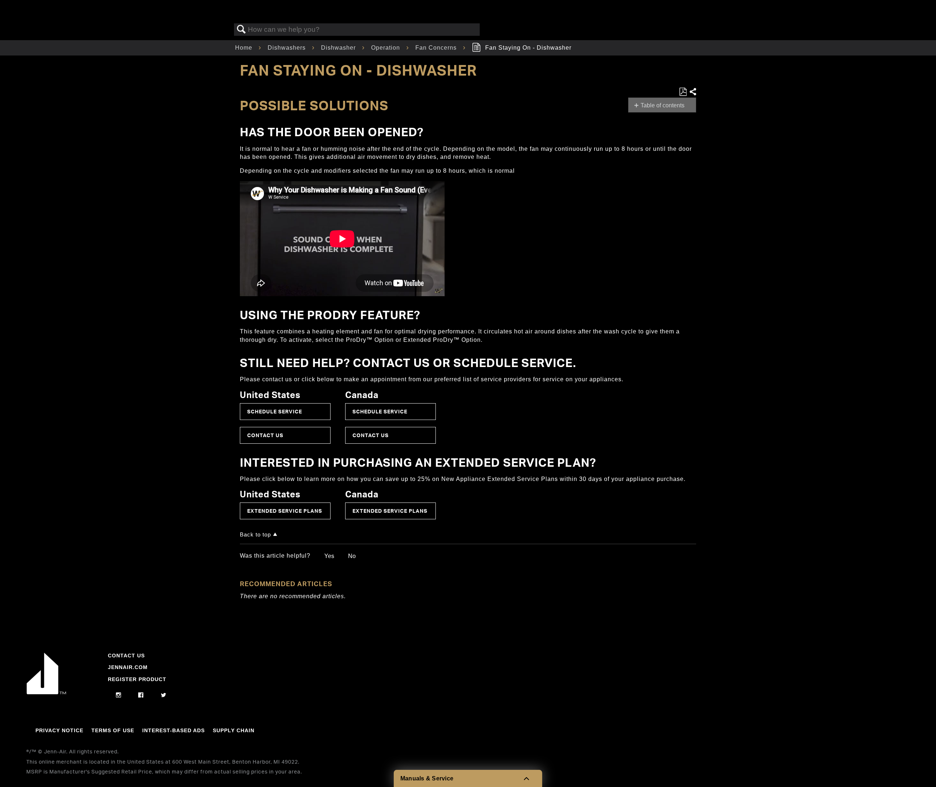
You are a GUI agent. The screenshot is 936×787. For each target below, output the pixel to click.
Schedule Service (274, 411)
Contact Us (265, 435)
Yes (329, 556)
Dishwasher (339, 48)
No (352, 556)
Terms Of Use (112, 730)
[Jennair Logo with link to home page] (46, 692)
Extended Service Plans (284, 511)
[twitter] (163, 695)
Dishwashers (287, 48)
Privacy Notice (59, 730)
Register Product (137, 679)
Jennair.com (128, 667)
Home (244, 48)
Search (241, 29)
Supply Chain (233, 730)
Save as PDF (683, 92)
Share (692, 92)
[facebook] (141, 695)
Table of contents (662, 105)
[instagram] (118, 695)
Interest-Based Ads (173, 730)
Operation (386, 48)
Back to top (255, 534)
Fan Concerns (436, 48)
